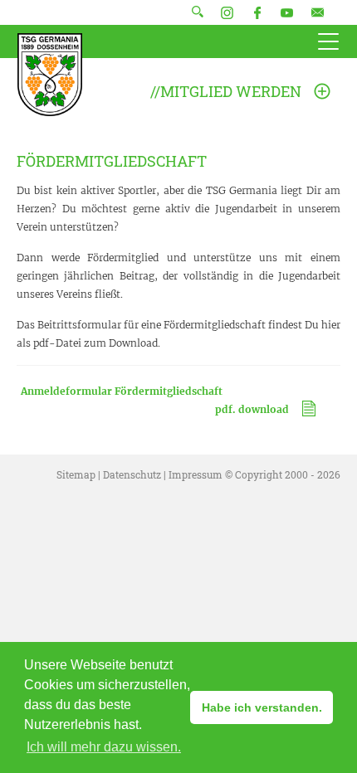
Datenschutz (132, 474)
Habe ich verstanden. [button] (262, 707)
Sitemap (75, 474)
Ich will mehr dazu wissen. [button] (104, 747)
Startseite (50, 74)
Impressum (196, 474)
